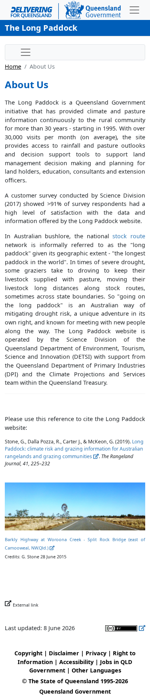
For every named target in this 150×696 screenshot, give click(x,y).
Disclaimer (64, 653)
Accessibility (76, 662)
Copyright (28, 653)
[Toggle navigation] (134, 10)
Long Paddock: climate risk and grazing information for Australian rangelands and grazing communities (74, 449)
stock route (128, 236)
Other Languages (96, 670)
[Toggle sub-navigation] (25, 52)
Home (13, 66)
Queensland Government (75, 691)
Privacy (96, 653)
